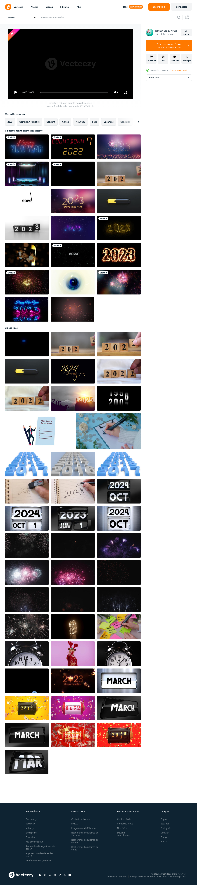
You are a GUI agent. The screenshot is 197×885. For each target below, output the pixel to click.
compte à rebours (29, 121)
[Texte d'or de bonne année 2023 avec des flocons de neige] (73, 680)
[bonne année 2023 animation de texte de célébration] (73, 255)
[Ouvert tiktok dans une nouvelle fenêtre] (60, 875)
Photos (34, 6)
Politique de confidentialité (142, 876)
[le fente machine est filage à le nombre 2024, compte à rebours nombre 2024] (27, 708)
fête (94, 121)
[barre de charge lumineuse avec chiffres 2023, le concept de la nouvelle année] (119, 201)
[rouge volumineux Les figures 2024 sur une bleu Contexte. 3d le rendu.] (73, 464)
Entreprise (31, 832)
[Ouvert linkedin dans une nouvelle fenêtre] (50, 875)
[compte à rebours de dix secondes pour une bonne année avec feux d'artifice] (27, 255)
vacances (109, 121)
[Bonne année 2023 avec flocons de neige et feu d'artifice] (119, 282)
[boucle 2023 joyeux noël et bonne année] (119, 146)
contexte (125, 121)
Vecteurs (18, 6)
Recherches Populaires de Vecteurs (84, 834)
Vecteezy (30, 823)
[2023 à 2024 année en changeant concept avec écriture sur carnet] (27, 491)
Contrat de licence (80, 819)
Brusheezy (31, 819)
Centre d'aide (124, 819)
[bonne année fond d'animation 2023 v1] (27, 282)
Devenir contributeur (123, 834)
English (164, 819)
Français (165, 837)
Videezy (30, 828)
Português (166, 828)
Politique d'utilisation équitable (171, 876)
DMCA (74, 823)
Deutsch (165, 832)
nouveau (80, 121)
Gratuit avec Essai (169, 45)
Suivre (186, 34)
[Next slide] (136, 122)
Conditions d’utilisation (116, 876)
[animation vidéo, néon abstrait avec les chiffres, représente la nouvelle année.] (119, 228)
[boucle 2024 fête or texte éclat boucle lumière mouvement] (73, 371)
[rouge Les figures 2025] (119, 464)
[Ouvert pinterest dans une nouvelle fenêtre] (55, 875)
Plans (125, 6)
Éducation (31, 837)
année (65, 121)
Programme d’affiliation (83, 828)
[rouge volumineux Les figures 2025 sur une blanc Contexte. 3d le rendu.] (27, 464)
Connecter (181, 6)
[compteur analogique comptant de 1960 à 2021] (119, 398)
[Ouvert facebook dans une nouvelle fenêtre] (40, 875)
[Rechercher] (179, 17)
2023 (9, 121)
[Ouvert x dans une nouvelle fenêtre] (65, 875)
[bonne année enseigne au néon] (27, 146)
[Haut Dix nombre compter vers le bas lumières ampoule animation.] (73, 626)
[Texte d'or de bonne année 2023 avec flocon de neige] (73, 201)
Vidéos (49, 6)
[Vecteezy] (8, 7)
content (50, 121)
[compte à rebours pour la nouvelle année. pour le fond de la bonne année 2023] (73, 174)
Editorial (64, 6)
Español (165, 823)
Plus (79, 6)
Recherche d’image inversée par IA (40, 847)
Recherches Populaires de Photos (84, 841)
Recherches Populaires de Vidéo (84, 848)
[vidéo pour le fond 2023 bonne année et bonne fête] (119, 255)
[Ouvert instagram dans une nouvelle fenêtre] (45, 875)
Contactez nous (125, 823)
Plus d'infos (154, 77)
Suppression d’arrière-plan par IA (40, 854)
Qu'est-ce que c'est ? (178, 70)
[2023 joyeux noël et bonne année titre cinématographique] (72, 309)
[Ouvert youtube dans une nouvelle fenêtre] (70, 875)
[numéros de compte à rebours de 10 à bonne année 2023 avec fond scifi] (27, 174)
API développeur (34, 841)
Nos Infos (122, 828)
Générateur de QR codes (38, 860)
